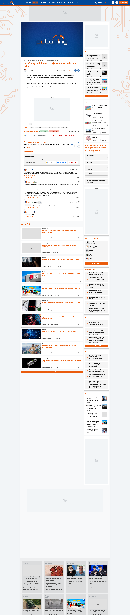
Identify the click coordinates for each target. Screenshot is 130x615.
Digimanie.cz (89, 418)
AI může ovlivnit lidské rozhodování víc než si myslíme (59, 331)
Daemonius (31, 182)
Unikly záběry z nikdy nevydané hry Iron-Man (92, 430)
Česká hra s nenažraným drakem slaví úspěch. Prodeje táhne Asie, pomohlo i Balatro (53, 578)
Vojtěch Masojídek (48, 266)
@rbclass (28, 184)
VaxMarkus (30, 212)
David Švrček (47, 324)
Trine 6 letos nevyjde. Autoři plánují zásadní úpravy (53, 590)
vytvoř (62, 159)
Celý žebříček (96, 263)
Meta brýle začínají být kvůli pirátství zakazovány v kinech (60, 259)
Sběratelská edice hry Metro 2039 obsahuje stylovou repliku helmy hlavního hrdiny (53, 585)
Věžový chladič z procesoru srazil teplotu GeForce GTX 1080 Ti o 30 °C (61, 361)
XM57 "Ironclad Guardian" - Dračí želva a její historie (31, 611)
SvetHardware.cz (90, 426)
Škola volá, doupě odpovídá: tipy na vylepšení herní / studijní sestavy (97, 587)
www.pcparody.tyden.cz (30, 175)
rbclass (29, 169)
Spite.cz (88, 402)
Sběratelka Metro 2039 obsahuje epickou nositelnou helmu (75, 587)
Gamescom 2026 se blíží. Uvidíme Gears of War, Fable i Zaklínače (31, 588)
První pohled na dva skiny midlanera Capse (98, 582)
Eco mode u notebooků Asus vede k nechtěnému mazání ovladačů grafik (59, 231)
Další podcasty (96, 346)
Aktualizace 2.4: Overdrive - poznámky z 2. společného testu (93, 406)
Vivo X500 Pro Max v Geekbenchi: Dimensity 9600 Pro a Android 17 (92, 414)
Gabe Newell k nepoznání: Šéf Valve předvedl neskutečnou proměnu (93, 398)
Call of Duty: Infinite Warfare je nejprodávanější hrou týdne (45, 60)
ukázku (28, 147)
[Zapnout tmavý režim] (116, 2)
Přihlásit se (124, 2)
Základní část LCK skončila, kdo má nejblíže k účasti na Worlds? (98, 577)
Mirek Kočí (30, 70)
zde (63, 146)
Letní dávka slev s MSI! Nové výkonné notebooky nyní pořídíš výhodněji (61, 289)
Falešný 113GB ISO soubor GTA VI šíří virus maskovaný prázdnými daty (59, 346)
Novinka (29, 60)
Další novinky (96, 96)
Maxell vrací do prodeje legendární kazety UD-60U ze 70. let (61, 302)
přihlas (47, 159)
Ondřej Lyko (47, 238)
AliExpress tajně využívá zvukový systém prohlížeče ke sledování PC (59, 246)
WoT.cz (88, 410)
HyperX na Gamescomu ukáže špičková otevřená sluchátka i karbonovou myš (60, 317)
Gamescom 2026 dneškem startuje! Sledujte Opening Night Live (32, 577)
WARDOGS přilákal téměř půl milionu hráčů (54, 611)
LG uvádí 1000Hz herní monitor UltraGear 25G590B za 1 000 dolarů (61, 274)
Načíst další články (52, 372)
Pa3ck (29, 202)
